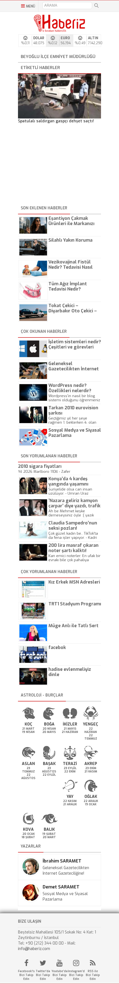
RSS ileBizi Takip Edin (93, 975)
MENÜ (30, 6)
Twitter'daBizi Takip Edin (43, 975)
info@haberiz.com (34, 948)
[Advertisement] (59, 165)
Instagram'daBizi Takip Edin (76, 975)
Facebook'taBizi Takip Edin (26, 975)
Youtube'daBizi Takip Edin (59, 975)
